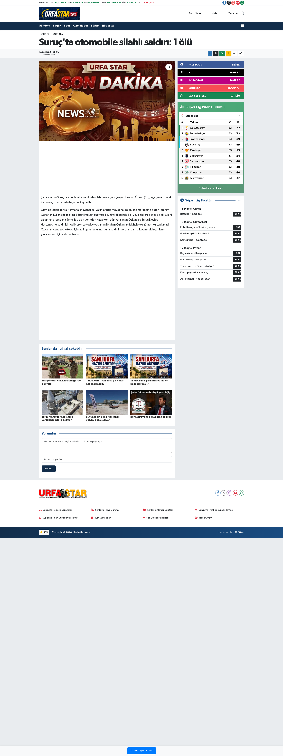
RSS (45, 532)
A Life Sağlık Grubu (141, 750)
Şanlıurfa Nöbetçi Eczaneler (57, 510)
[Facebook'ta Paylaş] (210, 53)
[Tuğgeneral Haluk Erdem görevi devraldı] (62, 366)
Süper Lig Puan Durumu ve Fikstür (60, 518)
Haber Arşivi (205, 518)
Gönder (49, 468)
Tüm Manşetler (103, 518)
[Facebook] (218, 493)
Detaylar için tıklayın (211, 188)
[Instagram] (229, 493)
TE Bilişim (239, 532)
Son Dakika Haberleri (157, 518)
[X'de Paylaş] (215, 53)
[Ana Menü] (242, 26)
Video (215, 13)
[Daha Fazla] (228, 53)
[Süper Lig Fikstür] (239, 200)
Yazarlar (233, 13)
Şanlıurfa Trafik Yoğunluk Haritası (216, 510)
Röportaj (108, 25)
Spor (67, 25)
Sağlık (57, 25)
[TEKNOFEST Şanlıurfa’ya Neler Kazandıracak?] (107, 366)
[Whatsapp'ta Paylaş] (222, 53)
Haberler (44, 34)
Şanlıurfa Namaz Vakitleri (160, 510)
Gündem (44, 25)
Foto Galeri (195, 13)
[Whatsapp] (241, 493)
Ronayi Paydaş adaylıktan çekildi (150, 417)
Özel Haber (80, 25)
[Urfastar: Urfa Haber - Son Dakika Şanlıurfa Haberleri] (59, 13)
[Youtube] (235, 493)
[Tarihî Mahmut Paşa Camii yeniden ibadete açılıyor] (62, 402)
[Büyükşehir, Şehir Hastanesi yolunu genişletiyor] (107, 402)
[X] (223, 493)
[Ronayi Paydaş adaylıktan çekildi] (151, 402)
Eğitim (95, 25)
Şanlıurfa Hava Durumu (107, 510)
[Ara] (242, 13)
